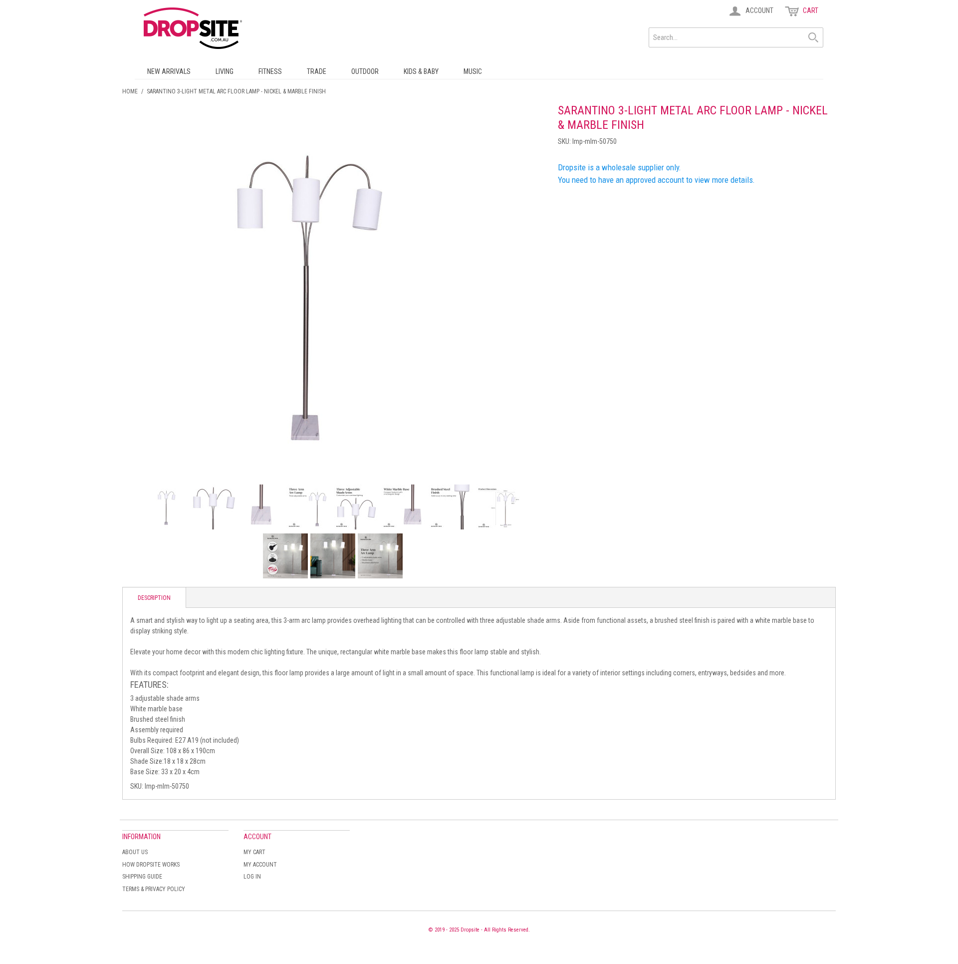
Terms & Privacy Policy (153, 889)
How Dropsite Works (151, 864)
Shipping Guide (142, 876)
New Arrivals (169, 71)
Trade (316, 71)
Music (473, 71)
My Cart (254, 852)
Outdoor (365, 71)
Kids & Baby (421, 71)
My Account (260, 864)
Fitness (270, 71)
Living (225, 71)
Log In (252, 876)
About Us (135, 852)
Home (130, 91)
